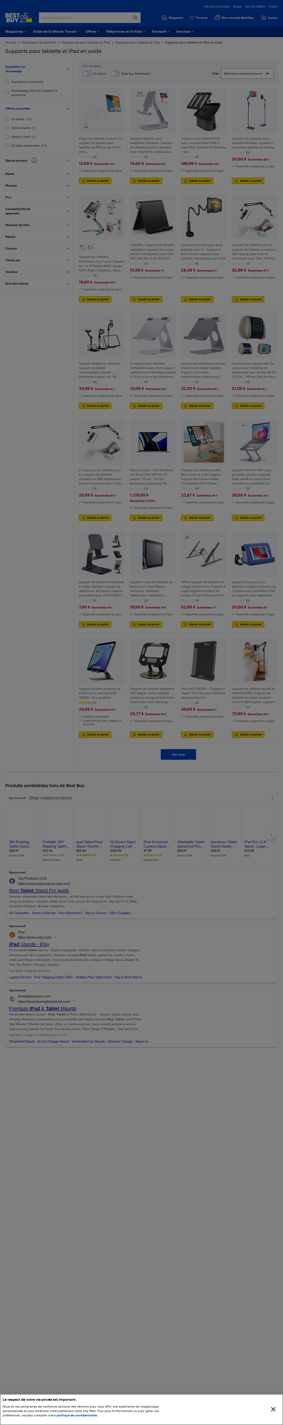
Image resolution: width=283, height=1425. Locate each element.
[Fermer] (273, 1409)
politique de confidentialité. (77, 1415)
